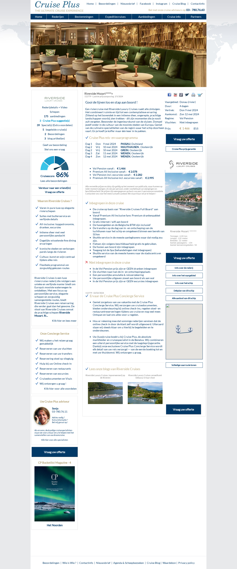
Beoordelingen (107, 3)
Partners (196, 16)
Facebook (145, 3)
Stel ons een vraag (54, 149)
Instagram (161, 3)
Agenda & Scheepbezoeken (128, 562)
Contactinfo (198, 3)
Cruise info (174, 16)
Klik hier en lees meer (64, 320)
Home (90, 3)
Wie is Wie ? (69, 562)
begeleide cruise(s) (55, 129)
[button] (178, 327)
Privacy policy (186, 562)
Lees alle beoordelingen (53, 180)
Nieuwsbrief (128, 3)
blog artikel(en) (54, 138)
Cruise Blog (179, 3)
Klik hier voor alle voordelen (60, 388)
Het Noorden (55, 525)
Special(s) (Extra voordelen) (55, 125)
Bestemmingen (84, 16)
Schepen (54, 111)
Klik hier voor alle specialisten (54, 440)
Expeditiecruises (115, 16)
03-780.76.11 (59, 411)
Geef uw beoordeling (55, 144)
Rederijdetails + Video (54, 107)
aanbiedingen (54, 116)
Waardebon (169, 562)
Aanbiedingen (147, 16)
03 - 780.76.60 (195, 9)
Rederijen (58, 16)
